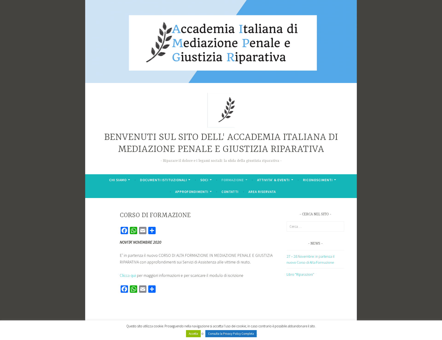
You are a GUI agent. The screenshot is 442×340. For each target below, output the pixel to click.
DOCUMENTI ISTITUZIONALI (163, 180)
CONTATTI (229, 191)
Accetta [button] (193, 334)
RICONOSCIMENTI (318, 180)
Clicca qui (128, 275)
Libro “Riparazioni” (300, 274)
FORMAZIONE (232, 180)
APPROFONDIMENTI (191, 191)
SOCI (204, 180)
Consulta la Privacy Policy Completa (231, 334)
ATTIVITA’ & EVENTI (273, 180)
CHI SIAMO (118, 180)
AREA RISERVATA (262, 191)
